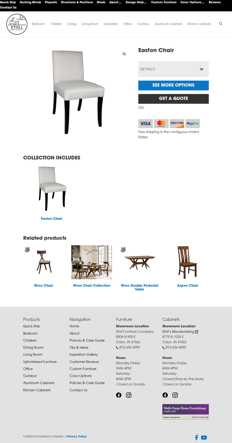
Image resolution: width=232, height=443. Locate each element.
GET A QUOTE (173, 99)
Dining (71, 24)
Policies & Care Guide (87, 341)
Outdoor (143, 24)
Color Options (190, 2)
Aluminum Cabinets (168, 24)
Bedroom (38, 24)
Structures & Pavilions (77, 2)
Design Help (135, 2)
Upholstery (111, 24)
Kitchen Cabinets (199, 24)
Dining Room (33, 348)
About (113, 2)
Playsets (51, 2)
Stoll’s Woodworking (178, 332)
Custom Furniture (164, 2)
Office (128, 24)
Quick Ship (8, 2)
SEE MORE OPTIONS (173, 85)
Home (74, 326)
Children (56, 24)
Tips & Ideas (79, 348)
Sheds (101, 2)
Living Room (90, 24)
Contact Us (8, 7)
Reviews (215, 2)
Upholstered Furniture (40, 362)
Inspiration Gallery (84, 355)
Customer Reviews (84, 362)
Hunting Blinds (30, 2)
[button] (124, 54)
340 (141, 108)
